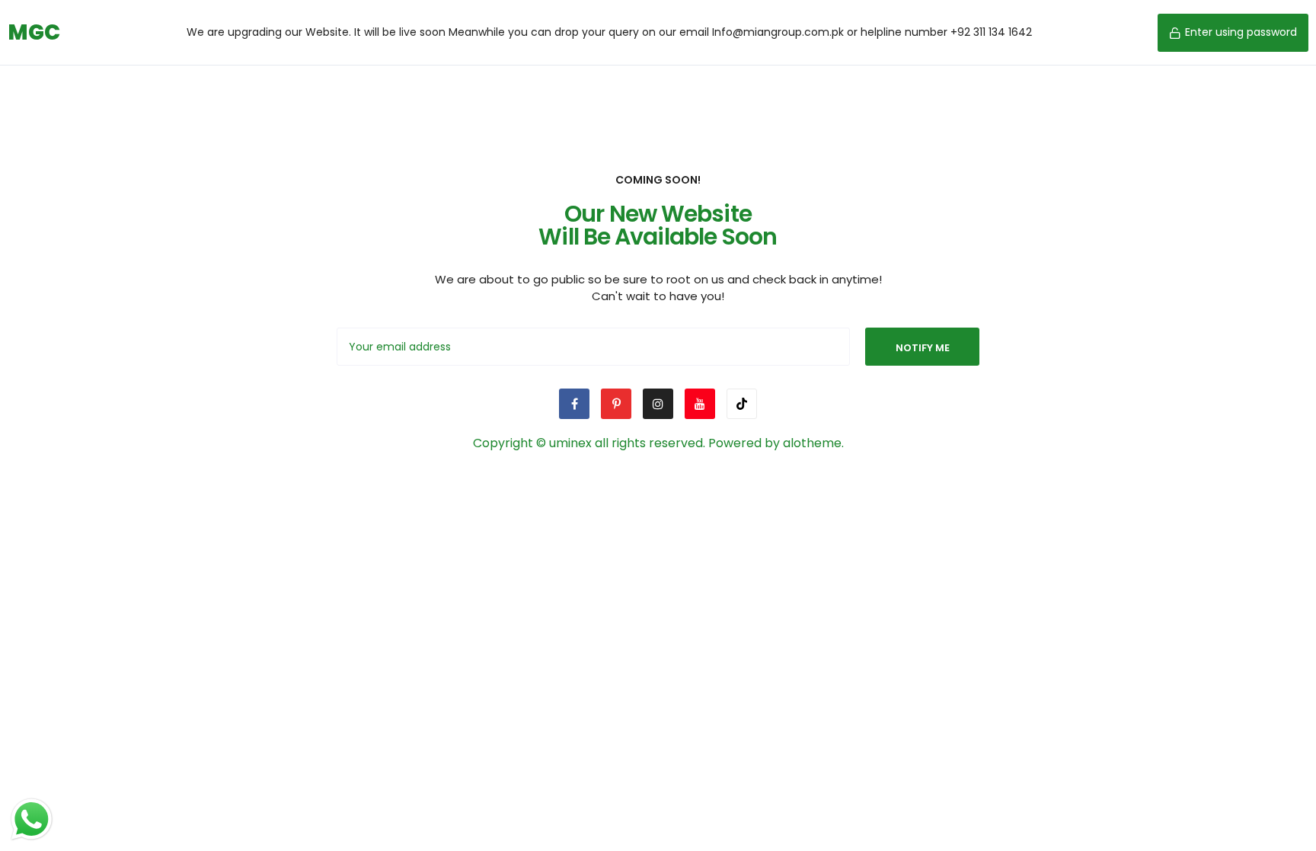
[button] (1233, 33)
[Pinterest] (616, 404)
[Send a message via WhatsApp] (32, 819)
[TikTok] (742, 404)
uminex (570, 443)
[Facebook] (574, 404)
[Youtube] (700, 404)
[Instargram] (658, 404)
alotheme (812, 443)
